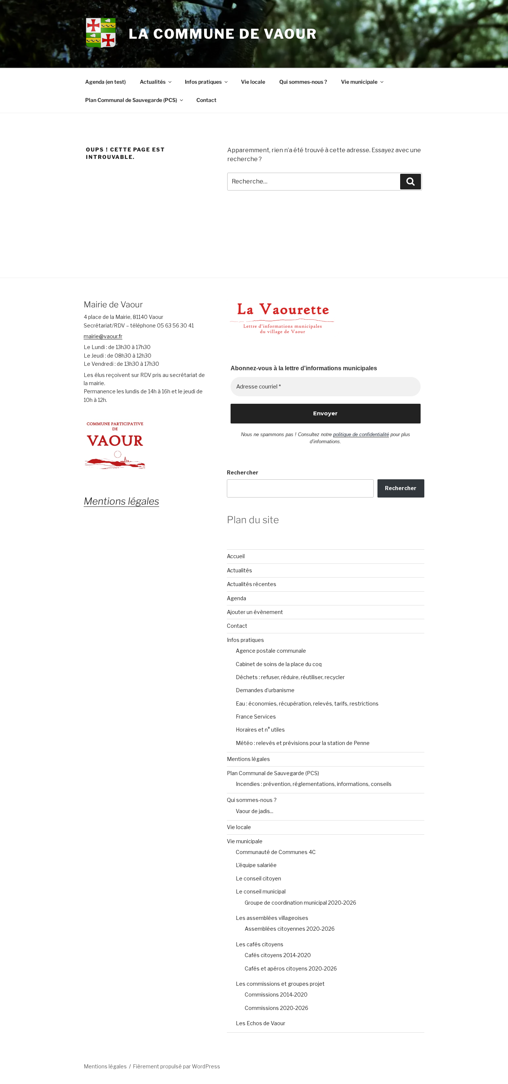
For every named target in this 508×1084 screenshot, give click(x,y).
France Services (256, 716)
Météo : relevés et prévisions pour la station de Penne (303, 743)
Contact (206, 100)
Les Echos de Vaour (260, 1023)
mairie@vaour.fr (103, 336)
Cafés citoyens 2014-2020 (278, 955)
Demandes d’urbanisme (265, 690)
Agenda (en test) (105, 82)
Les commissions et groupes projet (280, 984)
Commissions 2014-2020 (276, 994)
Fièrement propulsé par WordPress (176, 1066)
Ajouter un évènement (255, 612)
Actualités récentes (251, 584)
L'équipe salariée (256, 865)
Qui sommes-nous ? (303, 82)
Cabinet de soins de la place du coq (279, 664)
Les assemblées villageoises (272, 918)
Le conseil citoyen (258, 878)
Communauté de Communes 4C (276, 852)
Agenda (236, 598)
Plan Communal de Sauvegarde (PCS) (131, 100)
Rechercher (242, 472)
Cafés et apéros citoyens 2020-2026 (291, 968)
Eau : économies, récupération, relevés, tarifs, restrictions (307, 703)
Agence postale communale (271, 650)
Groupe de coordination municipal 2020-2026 (300, 902)
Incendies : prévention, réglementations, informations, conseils (314, 784)
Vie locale (253, 82)
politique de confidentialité (361, 434)
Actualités (152, 82)
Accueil (236, 556)
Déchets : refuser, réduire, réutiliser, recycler (290, 677)
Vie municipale (359, 82)
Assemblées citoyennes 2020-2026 (290, 928)
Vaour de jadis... (254, 811)
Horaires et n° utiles (260, 729)
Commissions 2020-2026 (276, 1008)
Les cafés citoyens (259, 944)
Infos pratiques (203, 82)
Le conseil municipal (261, 891)
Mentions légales (248, 759)
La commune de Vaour (223, 34)
